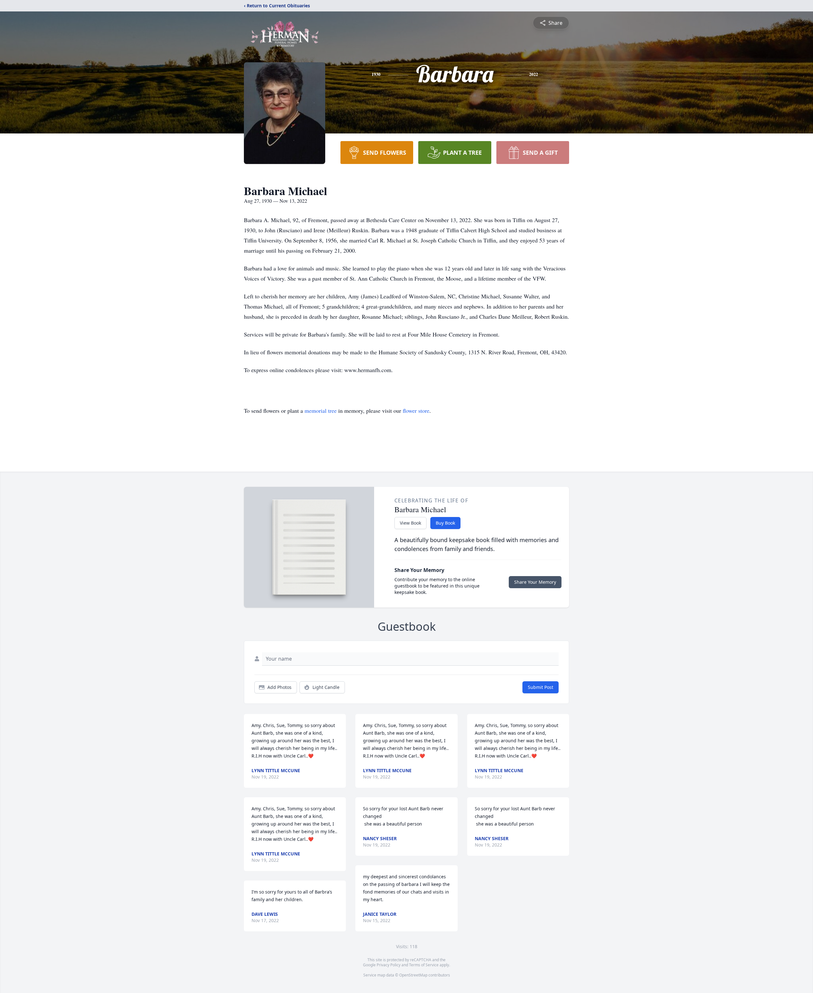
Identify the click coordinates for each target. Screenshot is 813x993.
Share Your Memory (535, 582)
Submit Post (540, 687)
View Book (410, 523)
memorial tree (321, 410)
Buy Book (445, 523)
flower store (416, 410)
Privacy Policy (388, 965)
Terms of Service (424, 965)
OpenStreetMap (413, 975)
